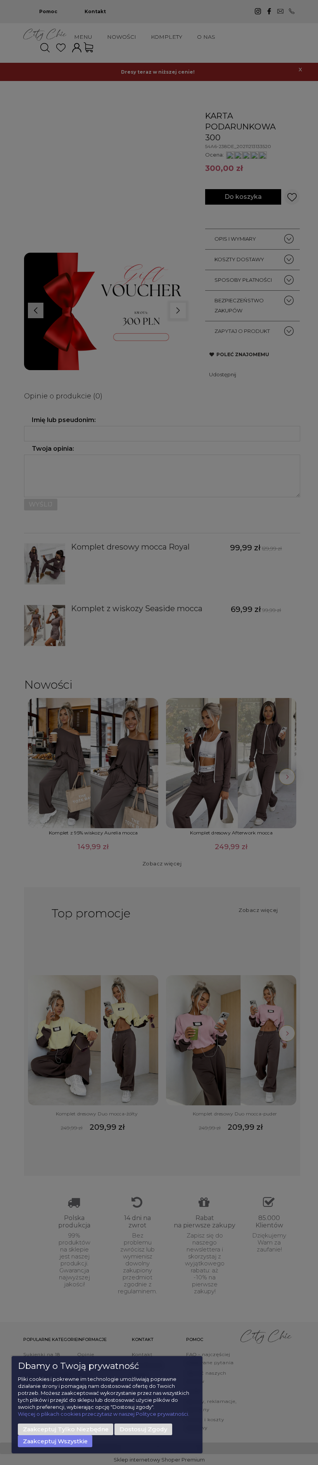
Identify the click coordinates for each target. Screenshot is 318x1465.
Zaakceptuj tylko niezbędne (66, 1429)
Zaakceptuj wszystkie (55, 1441)
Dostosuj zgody (143, 1429)
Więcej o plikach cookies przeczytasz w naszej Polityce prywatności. (103, 1414)
